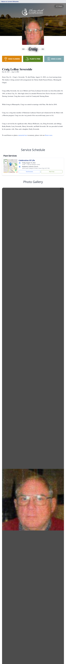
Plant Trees (51, 171)
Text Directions (29, 171)
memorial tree (22, 135)
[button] (10, 164)
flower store (48, 135)
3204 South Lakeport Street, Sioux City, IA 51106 (36, 168)
